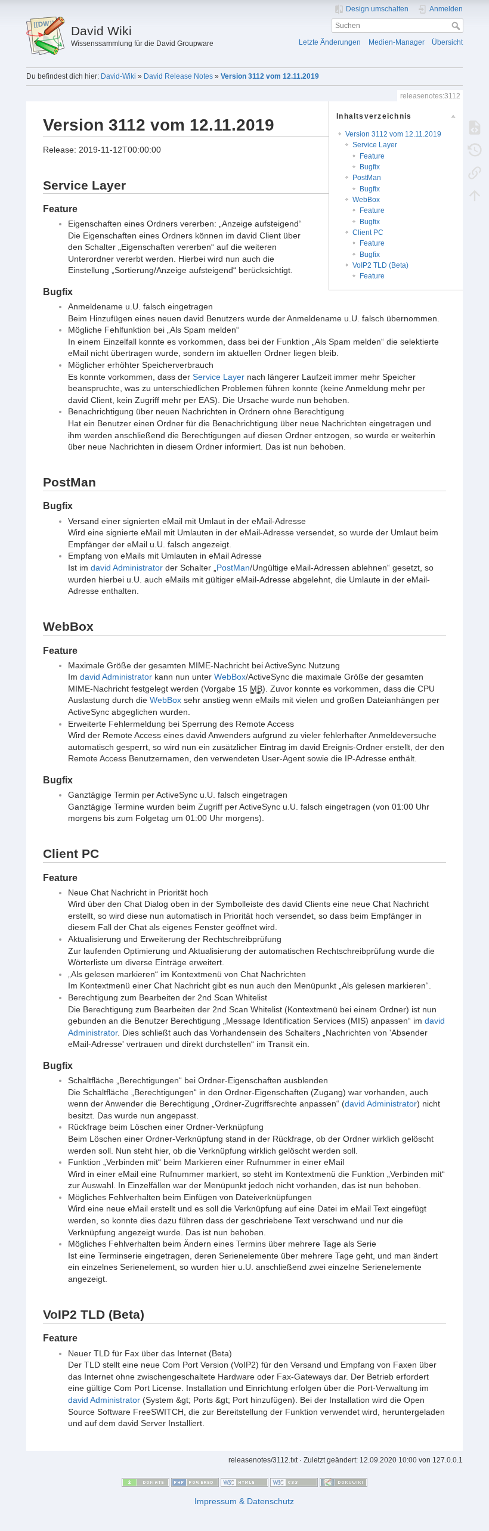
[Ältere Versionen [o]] (474, 149)
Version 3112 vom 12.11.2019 (270, 76)
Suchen (457, 25)
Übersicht (447, 42)
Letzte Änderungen (330, 42)
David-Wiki (118, 76)
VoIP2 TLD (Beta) (380, 265)
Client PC (367, 232)
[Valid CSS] (294, 1482)
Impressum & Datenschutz (244, 1501)
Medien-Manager (397, 42)
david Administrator (127, 567)
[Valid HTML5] (244, 1482)
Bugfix (370, 167)
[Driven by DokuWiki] (343, 1482)
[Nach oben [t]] (474, 195)
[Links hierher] (474, 172)
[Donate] (145, 1482)
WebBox (366, 200)
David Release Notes (178, 76)
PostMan (366, 177)
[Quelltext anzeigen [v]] (474, 127)
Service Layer (374, 145)
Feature (372, 156)
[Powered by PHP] (195, 1482)
